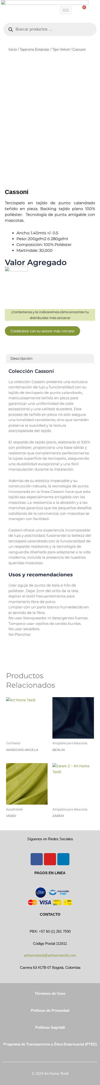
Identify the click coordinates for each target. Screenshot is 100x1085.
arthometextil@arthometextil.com (50, 955)
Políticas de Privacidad (50, 1010)
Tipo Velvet (60, 49)
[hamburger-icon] (65, 10)
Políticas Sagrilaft (50, 1027)
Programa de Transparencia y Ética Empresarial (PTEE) (50, 1044)
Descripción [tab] (21, 358)
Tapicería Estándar (34, 49)
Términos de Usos (50, 993)
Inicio (12, 49)
